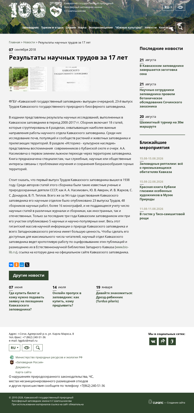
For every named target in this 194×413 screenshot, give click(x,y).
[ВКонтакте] (11, 264)
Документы (23, 367)
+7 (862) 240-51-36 (34, 337)
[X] (27, 264)
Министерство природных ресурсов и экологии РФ (49, 357)
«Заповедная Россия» (29, 362)
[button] (28, 79)
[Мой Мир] (22, 264)
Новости (29, 42)
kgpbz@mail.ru (28, 340)
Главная (14, 42)
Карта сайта (23, 372)
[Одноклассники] (16, 264)
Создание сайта (176, 402)
